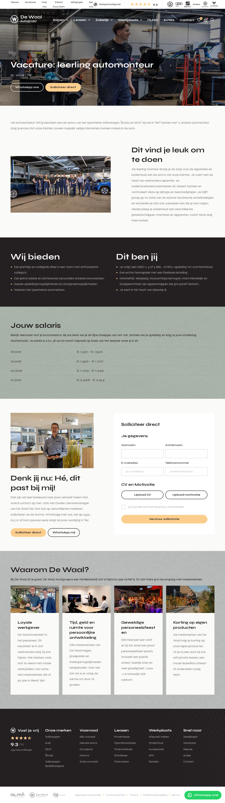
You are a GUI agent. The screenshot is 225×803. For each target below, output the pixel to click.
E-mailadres (129, 462)
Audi (48, 743)
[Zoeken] (212, 20)
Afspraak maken (159, 736)
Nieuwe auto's (88, 743)
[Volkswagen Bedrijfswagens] (205, 4)
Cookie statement (116, 794)
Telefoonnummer (177, 462)
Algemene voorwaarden (88, 794)
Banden (154, 761)
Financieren (121, 761)
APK (151, 755)
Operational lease (125, 743)
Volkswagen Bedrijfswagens (54, 764)
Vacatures (189, 743)
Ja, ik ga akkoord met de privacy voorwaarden (156, 507)
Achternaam (174, 445)
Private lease (122, 736)
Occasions (86, 749)
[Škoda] (196, 4)
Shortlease (120, 755)
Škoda (49, 755)
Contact (188, 761)
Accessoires (156, 749)
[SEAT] (187, 4)
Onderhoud (156, 743)
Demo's (84, 755)
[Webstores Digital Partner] (26, 19)
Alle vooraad (87, 736)
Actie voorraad (89, 761)
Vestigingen (190, 736)
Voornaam (128, 445)
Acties (187, 755)
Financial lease (123, 749)
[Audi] (178, 4)
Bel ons (176, 794)
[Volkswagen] (170, 4)
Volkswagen (52, 736)
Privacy (134, 794)
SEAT (48, 749)
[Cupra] (214, 4)
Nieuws (187, 749)
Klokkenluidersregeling (155, 794)
